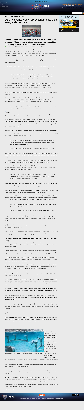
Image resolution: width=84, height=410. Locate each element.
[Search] (83, 13)
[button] (72, 4)
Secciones (4, 13)
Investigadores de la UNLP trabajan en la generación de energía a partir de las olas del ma (24, 353)
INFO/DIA (22, 16)
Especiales (17, 16)
